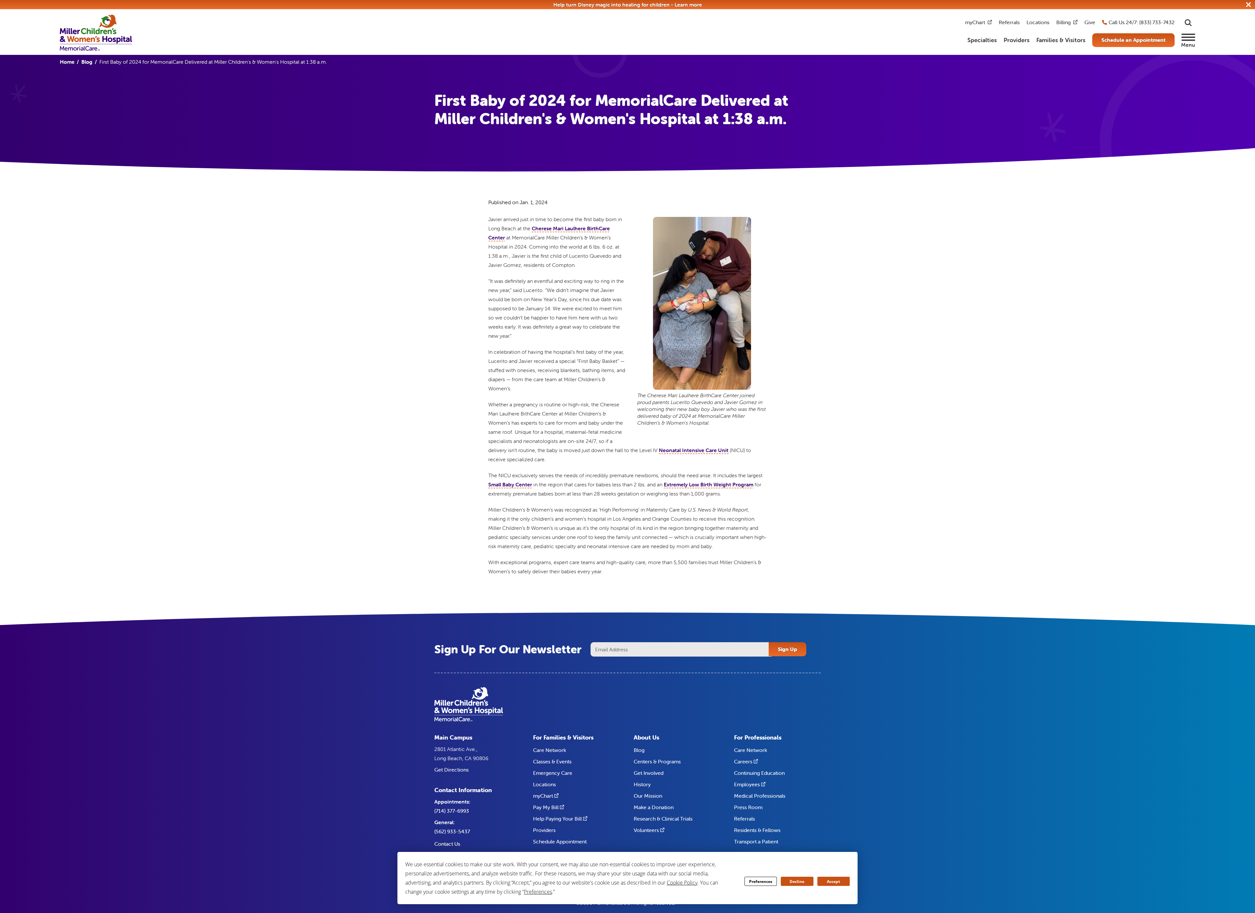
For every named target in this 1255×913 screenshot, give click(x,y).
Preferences (760, 881)
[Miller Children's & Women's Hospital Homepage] (96, 32)
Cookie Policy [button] (682, 882)
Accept (833, 881)
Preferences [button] (538, 891)
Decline (797, 881)
